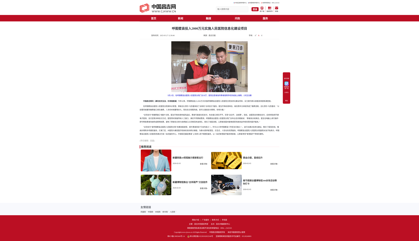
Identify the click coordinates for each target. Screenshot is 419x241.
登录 (255, 9)
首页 (153, 18)
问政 (237, 18)
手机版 (224, 220)
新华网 (165, 212)
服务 (265, 18)
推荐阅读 (146, 147)
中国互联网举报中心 (241, 2)
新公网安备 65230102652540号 (201, 236)
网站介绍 (195, 220)
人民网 (172, 212)
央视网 (157, 212)
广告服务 (205, 220)
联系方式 (215, 220)
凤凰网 (143, 212)
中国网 (150, 212)
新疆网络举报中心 (254, 2)
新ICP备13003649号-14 (176, 236)
